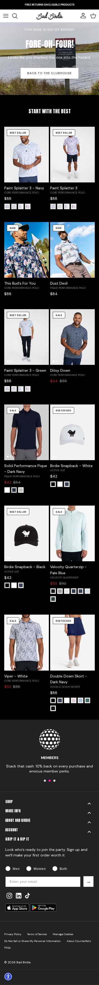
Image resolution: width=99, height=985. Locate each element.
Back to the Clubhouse (49, 73)
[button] (45, 781)
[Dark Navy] (14, 490)
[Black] (53, 484)
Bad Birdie (23, 962)
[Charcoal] (60, 591)
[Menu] (6, 16)
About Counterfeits (79, 941)
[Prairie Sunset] (28, 206)
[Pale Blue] (87, 591)
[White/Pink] (7, 206)
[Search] (17, 16)
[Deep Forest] (53, 599)
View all (49, 118)
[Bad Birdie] (49, 16)
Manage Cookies (63, 934)
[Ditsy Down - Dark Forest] (87, 700)
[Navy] (14, 206)
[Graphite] (67, 591)
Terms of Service (37, 934)
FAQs (7, 947)
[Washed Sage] (21, 490)
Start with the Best (50, 111)
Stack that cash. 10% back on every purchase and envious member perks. (49, 768)
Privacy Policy (12, 934)
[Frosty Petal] (74, 700)
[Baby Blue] (80, 700)
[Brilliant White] (7, 490)
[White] (60, 484)
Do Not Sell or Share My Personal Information (32, 941)
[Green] (21, 206)
